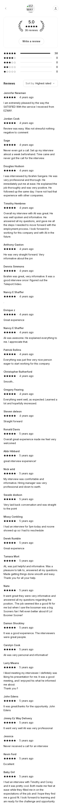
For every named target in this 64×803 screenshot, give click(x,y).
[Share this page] (55, 8)
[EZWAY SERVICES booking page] (6, 8)
